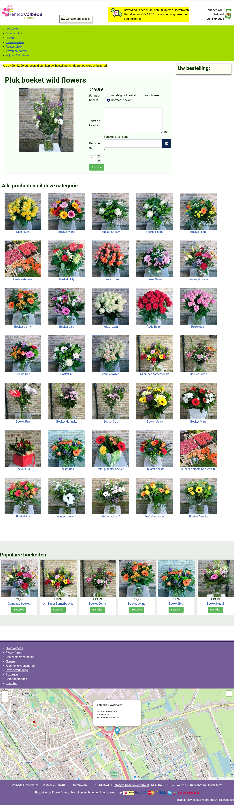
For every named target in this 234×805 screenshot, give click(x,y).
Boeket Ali (66, 374)
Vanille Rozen (110, 374)
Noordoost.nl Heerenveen (218, 800)
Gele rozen (23, 232)
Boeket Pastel (154, 232)
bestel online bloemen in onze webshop (96, 792)
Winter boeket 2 (111, 516)
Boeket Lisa (66, 326)
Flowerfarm (59, 792)
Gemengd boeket (198, 279)
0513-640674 (215, 19)
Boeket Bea (67, 469)
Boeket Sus (110, 421)
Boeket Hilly (66, 279)
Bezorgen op (95, 145)
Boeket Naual (215, 603)
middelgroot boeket (123, 95)
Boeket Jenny (23, 326)
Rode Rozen (154, 326)
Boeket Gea (23, 374)
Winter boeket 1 (67, 516)
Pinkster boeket (154, 469)
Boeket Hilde (198, 232)
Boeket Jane (155, 421)
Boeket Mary (198, 421)
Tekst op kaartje (94, 123)
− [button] (5, 699)
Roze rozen (198, 326)
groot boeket (152, 95)
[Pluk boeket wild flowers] (46, 119)
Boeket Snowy (110, 232)
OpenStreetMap (226, 778)
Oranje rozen (111, 279)
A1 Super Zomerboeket (154, 374)
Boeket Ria (23, 516)
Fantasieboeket (23, 279)
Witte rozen (110, 326)
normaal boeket (121, 100)
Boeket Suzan (154, 279)
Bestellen (19, 609)
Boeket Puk (23, 421)
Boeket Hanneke (66, 421)
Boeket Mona (66, 232)
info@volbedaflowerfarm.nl (123, 720)
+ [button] (5, 693)
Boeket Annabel (154, 516)
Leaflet (212, 778)
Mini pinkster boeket (111, 469)
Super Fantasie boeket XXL (198, 469)
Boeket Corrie (198, 374)
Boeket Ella (23, 469)
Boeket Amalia (198, 516)
